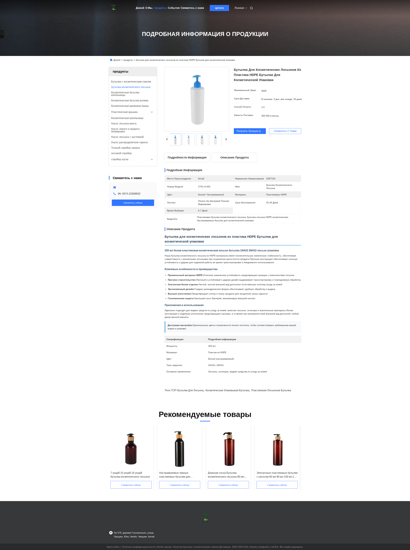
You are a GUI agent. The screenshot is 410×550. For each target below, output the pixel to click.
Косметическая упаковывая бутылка (227, 390)
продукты (160, 8)
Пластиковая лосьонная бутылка (271, 390)
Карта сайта (113, 547)
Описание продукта (234, 157)
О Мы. (149, 8)
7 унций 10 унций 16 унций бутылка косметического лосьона (130, 474)
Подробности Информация (187, 157)
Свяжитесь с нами (192, 8)
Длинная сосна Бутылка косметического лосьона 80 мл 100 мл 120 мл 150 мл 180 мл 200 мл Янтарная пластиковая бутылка (227, 475)
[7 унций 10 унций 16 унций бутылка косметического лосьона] (131, 448)
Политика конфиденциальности (138, 547)
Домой (140, 8)
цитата (219, 8)
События (174, 8)
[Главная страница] (113, 8)
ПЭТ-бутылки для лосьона (187, 390)
